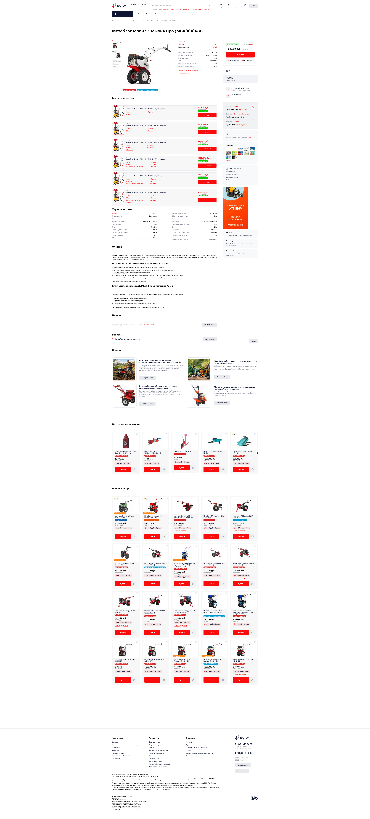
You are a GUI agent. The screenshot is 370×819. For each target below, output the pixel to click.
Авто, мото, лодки (118, 753)
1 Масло (128, 112)
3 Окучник (129, 181)
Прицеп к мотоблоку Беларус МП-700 (213, 452)
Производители (154, 758)
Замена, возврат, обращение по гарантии (199, 753)
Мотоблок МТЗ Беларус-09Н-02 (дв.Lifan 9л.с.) (243, 564)
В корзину (207, 115)
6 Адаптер (153, 183)
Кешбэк (151, 747)
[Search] (210, 5)
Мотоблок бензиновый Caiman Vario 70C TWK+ (125, 516)
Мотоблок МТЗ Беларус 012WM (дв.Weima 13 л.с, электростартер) (154, 612)
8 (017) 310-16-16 (243, 753)
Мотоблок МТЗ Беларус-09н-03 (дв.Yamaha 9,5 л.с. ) (184, 611)
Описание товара (184, 73)
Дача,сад (115, 20)
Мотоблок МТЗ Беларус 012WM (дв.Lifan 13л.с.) (214, 564)
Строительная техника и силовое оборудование (128, 745)
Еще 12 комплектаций (239, 530)
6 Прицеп (153, 166)
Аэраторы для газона (185, 9)
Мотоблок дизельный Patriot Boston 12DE (124, 564)
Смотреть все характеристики (188, 70)
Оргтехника (116, 758)
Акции (148, 14)
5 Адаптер (129, 150)
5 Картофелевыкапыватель (134, 166)
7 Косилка (129, 202)
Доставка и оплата (161, 14)
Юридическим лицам (193, 745)
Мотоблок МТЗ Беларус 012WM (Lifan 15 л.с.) (125, 611)
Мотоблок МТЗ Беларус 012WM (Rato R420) (243, 516)
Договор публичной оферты (158, 767)
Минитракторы (174, 9)
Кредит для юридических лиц (158, 750)
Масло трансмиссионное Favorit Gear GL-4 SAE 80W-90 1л (125, 452)
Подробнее (229, 181)
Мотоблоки (166, 9)
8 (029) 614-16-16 (243, 744)
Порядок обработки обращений (159, 764)
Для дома (115, 750)
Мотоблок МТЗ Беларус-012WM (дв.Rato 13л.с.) (154, 564)
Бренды (194, 14)
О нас (139, 14)
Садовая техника (125, 20)
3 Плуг (128, 114)
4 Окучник (150, 131)
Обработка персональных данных (197, 747)
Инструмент (116, 747)
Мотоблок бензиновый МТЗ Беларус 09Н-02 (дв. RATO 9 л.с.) (184, 516)
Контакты (175, 14)
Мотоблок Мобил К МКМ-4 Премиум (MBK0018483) (182, 660)
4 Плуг (152, 181)
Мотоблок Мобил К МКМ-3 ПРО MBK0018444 (243, 660)
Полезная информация (156, 753)
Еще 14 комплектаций (180, 530)
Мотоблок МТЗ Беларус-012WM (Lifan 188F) (214, 516)
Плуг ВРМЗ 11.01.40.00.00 (182, 451)
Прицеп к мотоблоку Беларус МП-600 (242, 452)
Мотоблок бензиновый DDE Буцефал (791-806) (153, 516)
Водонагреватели (197, 9)
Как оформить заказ (155, 761)
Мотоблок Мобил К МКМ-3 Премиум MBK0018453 (212, 660)
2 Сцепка (150, 112)
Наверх (253, 341)
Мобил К (145, 20)
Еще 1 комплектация (239, 674)
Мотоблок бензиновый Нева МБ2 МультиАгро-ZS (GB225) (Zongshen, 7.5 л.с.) (185, 565)
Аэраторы (206, 9)
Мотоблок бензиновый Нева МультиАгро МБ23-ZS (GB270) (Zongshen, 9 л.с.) (243, 612)
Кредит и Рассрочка (155, 745)
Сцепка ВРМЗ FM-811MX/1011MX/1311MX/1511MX (154, 452)
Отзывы (188, 750)
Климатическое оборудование (122, 756)
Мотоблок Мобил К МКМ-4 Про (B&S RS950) (125, 660)
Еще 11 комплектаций (151, 578)
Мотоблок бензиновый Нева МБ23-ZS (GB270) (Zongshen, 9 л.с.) (214, 612)
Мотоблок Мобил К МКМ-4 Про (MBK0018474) (154, 660)
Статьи (184, 14)
